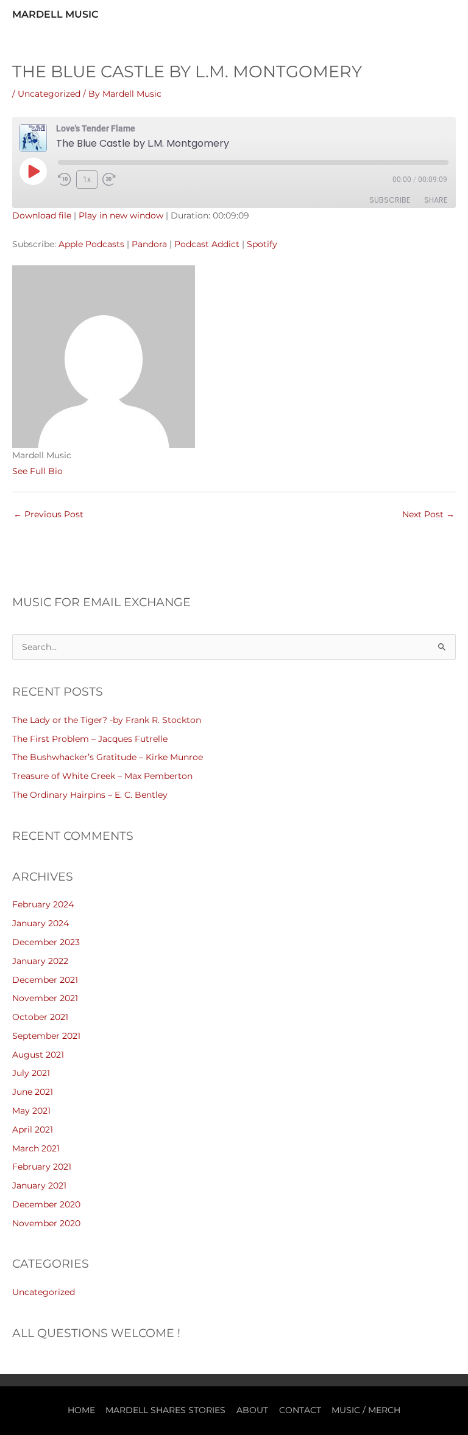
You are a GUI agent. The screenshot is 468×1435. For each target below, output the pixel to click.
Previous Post (48, 514)
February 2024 (43, 904)
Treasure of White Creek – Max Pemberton (102, 776)
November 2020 (46, 1223)
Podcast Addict (206, 244)
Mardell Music (55, 14)
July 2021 (31, 1073)
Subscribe (389, 200)
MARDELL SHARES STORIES (165, 1410)
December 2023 (46, 942)
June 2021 (32, 1092)
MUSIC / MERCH (366, 1410)
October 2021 (40, 1017)
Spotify (262, 244)
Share (435, 200)
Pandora (149, 244)
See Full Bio (37, 471)
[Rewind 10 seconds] (64, 179)
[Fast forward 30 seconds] (114, 179)
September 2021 (46, 1036)
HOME (81, 1410)
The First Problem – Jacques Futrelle (90, 739)
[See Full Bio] (70, 471)
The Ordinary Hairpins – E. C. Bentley (90, 795)
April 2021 (32, 1129)
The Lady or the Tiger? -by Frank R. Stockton (106, 720)
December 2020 (46, 1204)
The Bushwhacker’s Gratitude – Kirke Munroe (107, 757)
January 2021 (39, 1185)
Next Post (428, 514)
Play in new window (121, 215)
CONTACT (300, 1410)
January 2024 (40, 923)
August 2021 (38, 1055)
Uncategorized (49, 94)
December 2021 (45, 980)
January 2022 (40, 961)
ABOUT (252, 1410)
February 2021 (41, 1166)
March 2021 (36, 1148)
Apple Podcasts (91, 244)
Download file (41, 215)
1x (87, 179)
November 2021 (45, 998)
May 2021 (31, 1111)
